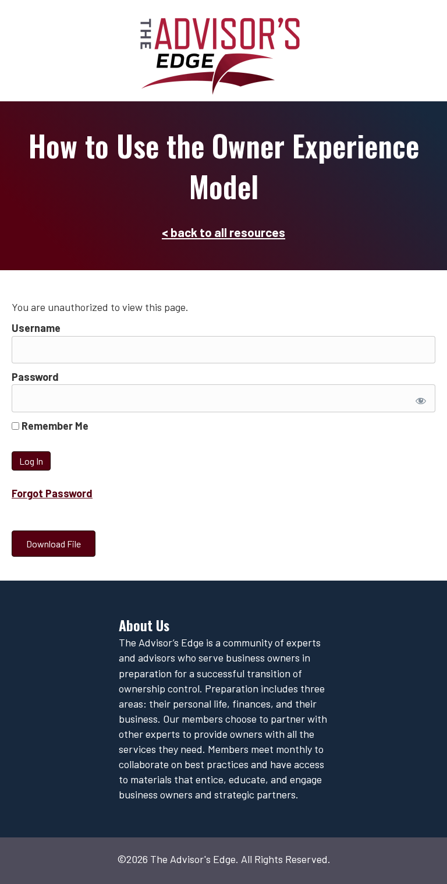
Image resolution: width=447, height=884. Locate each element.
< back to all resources (223, 232)
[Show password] (418, 398)
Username (36, 327)
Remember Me (53, 425)
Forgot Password (52, 493)
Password (35, 376)
